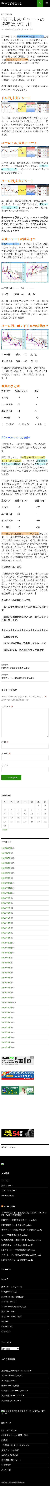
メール (6, 753)
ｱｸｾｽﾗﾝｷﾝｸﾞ (6, 1465)
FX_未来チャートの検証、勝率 (14, 1435)
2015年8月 (6, 903)
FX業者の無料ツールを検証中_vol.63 (17, 1260)
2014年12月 (6, 943)
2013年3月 (6, 1042)
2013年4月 (6, 1037)
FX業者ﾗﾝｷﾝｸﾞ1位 (9, 1291)
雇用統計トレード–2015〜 (12, 1395)
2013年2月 (6, 1047)
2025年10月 (6, 848)
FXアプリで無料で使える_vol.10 (15, 666)
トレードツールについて (12, 1375)
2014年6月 (6, 972)
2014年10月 (6, 952)
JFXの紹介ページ (8, 1380)
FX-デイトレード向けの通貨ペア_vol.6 (18, 1250)
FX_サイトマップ (8, 1430)
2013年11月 (6, 1002)
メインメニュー (46, 3)
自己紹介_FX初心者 (9, 1455)
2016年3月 (6, 868)
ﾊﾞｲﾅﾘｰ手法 (6, 1470)
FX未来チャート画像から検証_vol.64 (17, 1245)
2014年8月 (6, 962)
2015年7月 (6, 908)
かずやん (18, 29)
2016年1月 (6, 878)
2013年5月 (6, 1032)
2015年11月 (6, 888)
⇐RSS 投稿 (9, 1206)
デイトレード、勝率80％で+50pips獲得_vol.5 (21, 1255)
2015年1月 (6, 938)
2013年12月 (6, 997)
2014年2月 (6, 987)
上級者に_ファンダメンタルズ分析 (16, 1370)
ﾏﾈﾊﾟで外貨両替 (8, 1359)
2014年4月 (6, 977)
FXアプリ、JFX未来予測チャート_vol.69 (18, 1220)
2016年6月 (6, 853)
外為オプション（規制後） (13, 1296)
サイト (4, 765)
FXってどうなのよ (11, 3)
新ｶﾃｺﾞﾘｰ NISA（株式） (12, 1316)
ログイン (5, 1180)
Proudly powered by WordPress (13, 1483)
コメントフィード (9, 1190)
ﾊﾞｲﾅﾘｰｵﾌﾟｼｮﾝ (7, 1326)
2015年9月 (6, 898)
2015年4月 (6, 923)
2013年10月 (6, 1007)
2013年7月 (6, 1022)
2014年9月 (6, 957)
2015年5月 (6, 918)
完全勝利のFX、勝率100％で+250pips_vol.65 (21, 1240)
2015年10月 (6, 893)
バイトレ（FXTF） (9, 1301)
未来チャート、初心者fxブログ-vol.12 (17, 676)
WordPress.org (7, 1195)
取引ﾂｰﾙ (4, 1321)
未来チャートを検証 (10, 1385)
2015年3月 (6, 928)
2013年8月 (6, 1017)
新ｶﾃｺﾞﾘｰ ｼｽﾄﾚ (8, 1311)
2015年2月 (6, 933)
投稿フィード (7, 1185)
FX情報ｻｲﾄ (6, 1331)
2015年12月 (6, 883)
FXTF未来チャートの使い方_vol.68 (16, 1225)
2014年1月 (6, 992)
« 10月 (5, 830)
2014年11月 (6, 948)
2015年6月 (6, 913)
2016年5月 (6, 858)
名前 (4, 742)
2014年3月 (6, 982)
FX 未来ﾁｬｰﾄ (6, 14)
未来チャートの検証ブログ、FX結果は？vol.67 (21, 1230)
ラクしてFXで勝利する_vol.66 (14, 1235)
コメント (7, 706)
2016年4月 (6, 863)
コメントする (28, 29)
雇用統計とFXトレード (11, 1400)
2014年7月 (6, 967)
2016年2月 (6, 873)
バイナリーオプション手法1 (13, 1306)
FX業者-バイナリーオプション (14, 1390)
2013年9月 (6, 1012)
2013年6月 (6, 1027)
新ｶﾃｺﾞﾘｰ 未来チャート (12, 1286)
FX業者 (4, 1440)
